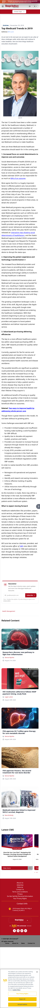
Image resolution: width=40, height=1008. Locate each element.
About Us (20, 883)
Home (7, 943)
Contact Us (20, 889)
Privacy (20, 894)
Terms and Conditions (20, 892)
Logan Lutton (9, 697)
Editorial (20, 887)
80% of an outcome (18, 178)
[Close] (37, 972)
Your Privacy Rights (20, 898)
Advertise (20, 885)
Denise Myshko (9, 657)
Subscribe (30, 595)
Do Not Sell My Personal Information (20, 896)
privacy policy (6, 601)
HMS (21, 546)
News (23, 943)
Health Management (8, 611)
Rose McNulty (9, 815)
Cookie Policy (16, 990)
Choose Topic (18, 11)
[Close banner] (37, 2)
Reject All (22, 999)
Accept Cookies (22, 1004)
